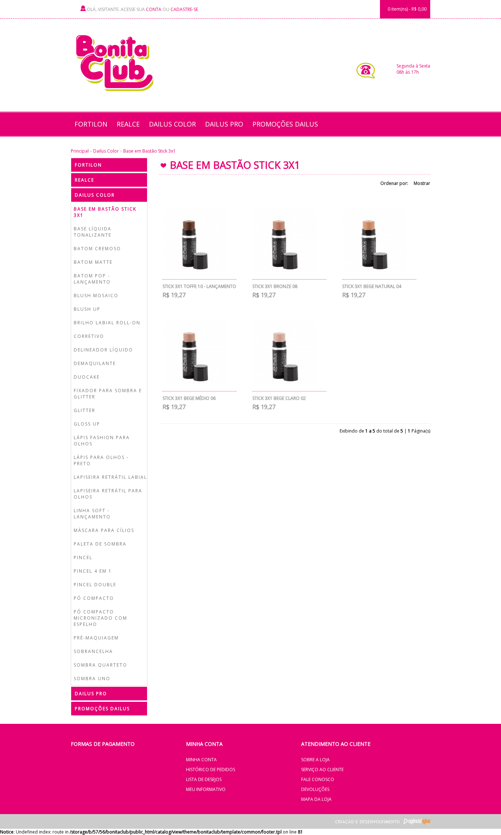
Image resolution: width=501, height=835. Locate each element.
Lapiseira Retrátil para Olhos (108, 494)
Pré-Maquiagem (96, 638)
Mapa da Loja (316, 799)
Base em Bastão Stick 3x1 (149, 151)
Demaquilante (95, 363)
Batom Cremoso (97, 248)
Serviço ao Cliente (322, 769)
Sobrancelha (93, 651)
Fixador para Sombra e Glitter (108, 393)
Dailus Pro (224, 124)
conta (153, 9)
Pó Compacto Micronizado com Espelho (100, 618)
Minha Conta (201, 759)
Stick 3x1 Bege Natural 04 (371, 286)
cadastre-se (184, 9)
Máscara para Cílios (104, 530)
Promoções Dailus (285, 124)
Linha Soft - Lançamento (92, 513)
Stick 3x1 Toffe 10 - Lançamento (199, 286)
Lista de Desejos (204, 779)
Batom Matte (93, 262)
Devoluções (315, 789)
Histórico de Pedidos (210, 769)
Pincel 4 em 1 (93, 571)
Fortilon (90, 124)
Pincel (83, 557)
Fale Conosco (317, 779)
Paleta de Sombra (100, 544)
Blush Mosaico (96, 295)
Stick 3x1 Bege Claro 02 (279, 398)
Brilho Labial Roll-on (107, 323)
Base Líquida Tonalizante (92, 232)
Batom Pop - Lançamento (92, 279)
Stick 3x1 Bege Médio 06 (189, 398)
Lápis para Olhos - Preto (101, 460)
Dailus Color (172, 124)
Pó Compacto (94, 598)
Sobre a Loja (315, 759)
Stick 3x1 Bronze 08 (274, 286)
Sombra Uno (92, 678)
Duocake (87, 377)
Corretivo (89, 336)
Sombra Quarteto (100, 665)
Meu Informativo (206, 789)
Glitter (84, 410)
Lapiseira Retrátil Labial (110, 477)
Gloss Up (87, 424)
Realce (128, 124)
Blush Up (87, 309)
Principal (80, 151)
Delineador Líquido (103, 350)
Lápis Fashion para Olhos (102, 440)
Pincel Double (95, 584)
